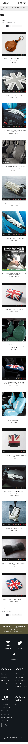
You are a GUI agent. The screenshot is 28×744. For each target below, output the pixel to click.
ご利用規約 (18, 683)
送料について (4, 711)
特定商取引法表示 (19, 677)
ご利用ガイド (4, 698)
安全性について (5, 714)
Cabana (6, 669)
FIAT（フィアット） (6, 680)
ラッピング (4, 686)
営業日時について (5, 720)
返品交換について (5, 707)
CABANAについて (19, 674)
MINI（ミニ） (4, 677)
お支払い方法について (6, 717)
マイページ (18, 704)
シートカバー (4, 683)
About (19, 669)
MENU (25, 3)
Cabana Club (20, 698)
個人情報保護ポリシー (20, 680)
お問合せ (6, 725)
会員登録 (17, 707)
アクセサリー (4, 689)
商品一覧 (3, 674)
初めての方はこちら (6, 704)
